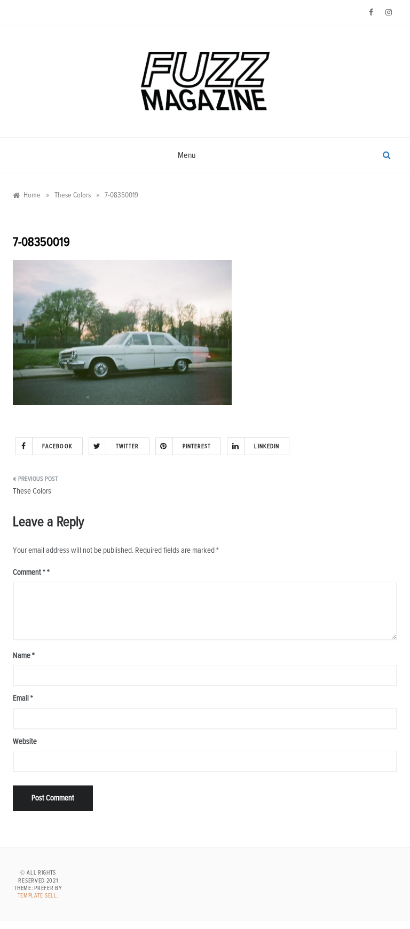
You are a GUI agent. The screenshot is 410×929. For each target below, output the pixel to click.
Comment (29, 572)
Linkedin (266, 446)
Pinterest (197, 446)
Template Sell (37, 896)
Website (25, 741)
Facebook (57, 446)
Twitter (127, 446)
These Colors (32, 491)
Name (24, 656)
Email (23, 698)
